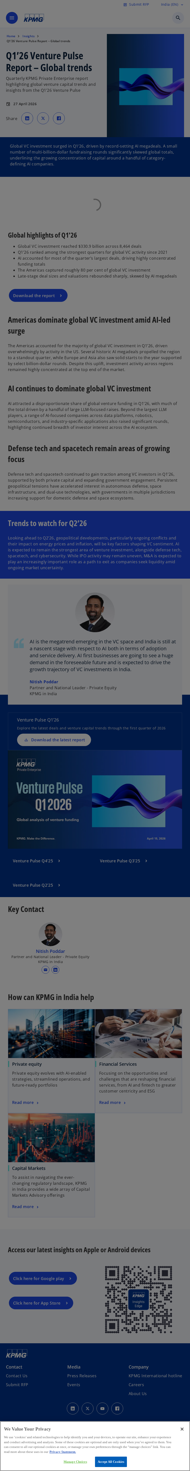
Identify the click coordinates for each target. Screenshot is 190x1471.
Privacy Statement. (62, 1452)
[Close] (182, 1429)
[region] (95, 1446)
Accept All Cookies (111, 1462)
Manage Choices (75, 1462)
